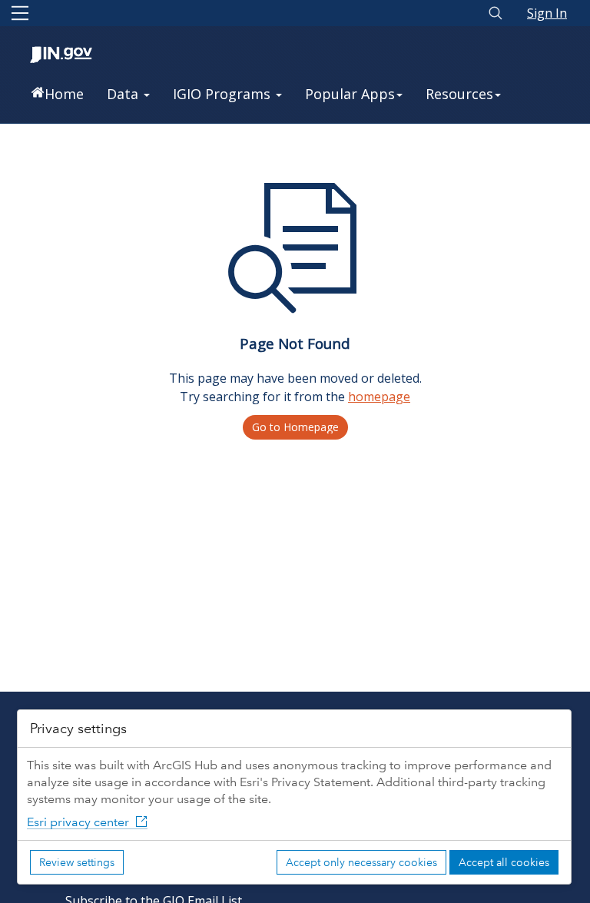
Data (124, 94)
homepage (379, 396)
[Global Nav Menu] (20, 13)
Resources (459, 94)
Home (64, 94)
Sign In (547, 13)
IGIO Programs (223, 94)
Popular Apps (350, 94)
